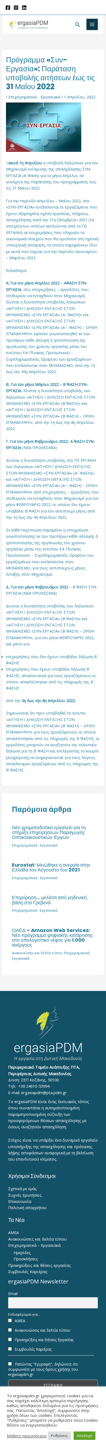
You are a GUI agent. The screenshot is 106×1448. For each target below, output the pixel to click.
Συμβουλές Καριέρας (28, 1271)
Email (13, 1293)
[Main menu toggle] (92, 24)
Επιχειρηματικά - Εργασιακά (34, 97)
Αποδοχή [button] (84, 1435)
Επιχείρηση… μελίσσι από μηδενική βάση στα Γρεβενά (49, 900)
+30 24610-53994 (33, 1086)
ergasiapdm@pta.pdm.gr (44, 1092)
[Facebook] (7, 7)
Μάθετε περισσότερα (26, 1435)
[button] (77, 24)
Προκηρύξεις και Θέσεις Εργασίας (44, 1339)
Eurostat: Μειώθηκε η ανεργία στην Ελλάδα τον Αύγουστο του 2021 (51, 867)
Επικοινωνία (19, 1201)
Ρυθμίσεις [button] (59, 1435)
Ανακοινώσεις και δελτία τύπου (37, 952)
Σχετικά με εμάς (22, 1188)
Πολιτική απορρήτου (27, 1207)
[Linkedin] (24, 7)
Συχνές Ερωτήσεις (25, 1195)
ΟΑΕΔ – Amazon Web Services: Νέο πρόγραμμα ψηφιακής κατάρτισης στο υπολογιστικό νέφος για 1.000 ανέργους (52, 938)
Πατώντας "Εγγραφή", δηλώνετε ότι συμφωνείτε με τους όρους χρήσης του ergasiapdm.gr (43, 1369)
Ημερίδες (22, 1252)
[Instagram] (16, 7)
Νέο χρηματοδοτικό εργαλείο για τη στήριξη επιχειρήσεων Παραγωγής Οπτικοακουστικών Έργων (49, 832)
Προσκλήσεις (26, 1258)
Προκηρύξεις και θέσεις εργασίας (39, 1265)
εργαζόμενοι (77, 207)
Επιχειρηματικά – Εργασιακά (34, 1245)
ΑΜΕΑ (13, 1232)
